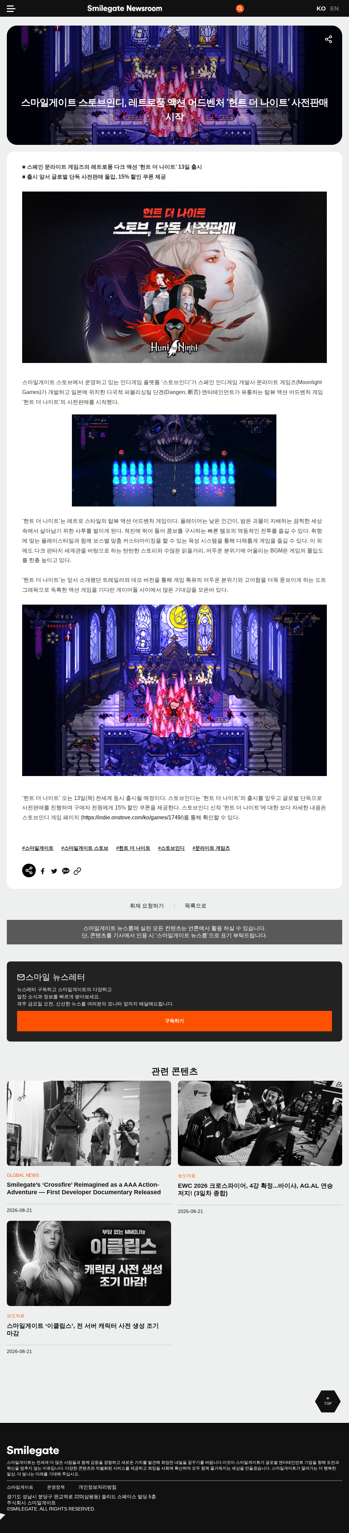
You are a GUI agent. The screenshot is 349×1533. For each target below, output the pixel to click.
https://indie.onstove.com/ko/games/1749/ (132, 817)
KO (321, 8)
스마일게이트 (20, 1487)
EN (334, 8)
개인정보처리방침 (97, 1487)
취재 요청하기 (147, 906)
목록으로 (196, 906)
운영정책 (56, 1487)
